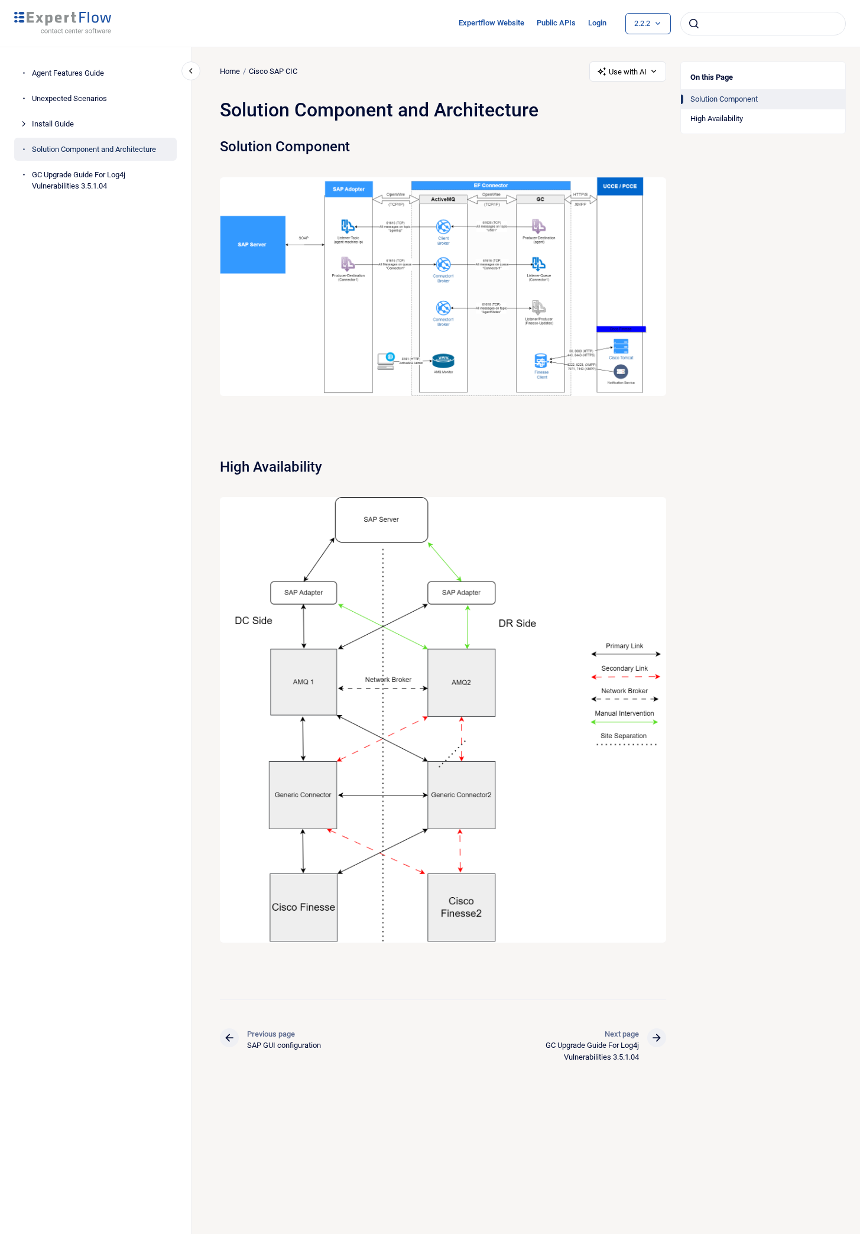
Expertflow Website (491, 22)
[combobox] (763, 23)
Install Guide (53, 123)
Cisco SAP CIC (273, 71)
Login (597, 22)
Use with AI (628, 71)
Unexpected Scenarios (69, 98)
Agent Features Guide (68, 73)
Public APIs (556, 22)
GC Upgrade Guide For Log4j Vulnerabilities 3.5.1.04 (78, 180)
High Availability (716, 118)
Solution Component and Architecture (94, 149)
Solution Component (724, 99)
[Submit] (693, 23)
